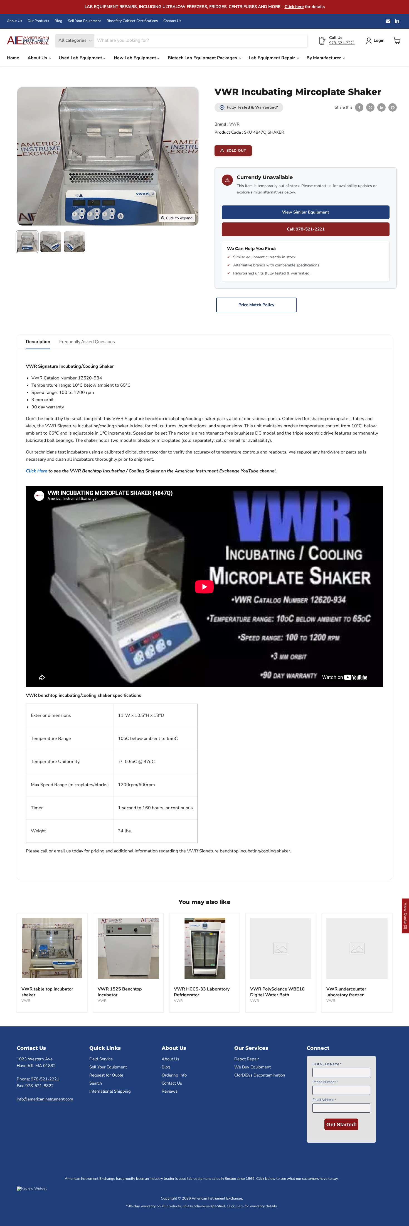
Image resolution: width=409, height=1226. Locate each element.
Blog (58, 21)
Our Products (38, 21)
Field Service (101, 1059)
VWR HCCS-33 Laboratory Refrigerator (202, 992)
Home (13, 58)
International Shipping (110, 1091)
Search (95, 1083)
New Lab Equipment (135, 58)
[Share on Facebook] (359, 107)
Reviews (170, 1091)
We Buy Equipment (252, 1067)
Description (38, 341)
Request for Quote (106, 1075)
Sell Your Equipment (84, 21)
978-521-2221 (342, 43)
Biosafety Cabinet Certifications (132, 21)
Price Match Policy (256, 305)
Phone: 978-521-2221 (38, 1079)
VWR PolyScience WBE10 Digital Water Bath (277, 992)
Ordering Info (174, 1075)
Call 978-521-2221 (306, 229)
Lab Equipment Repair (272, 58)
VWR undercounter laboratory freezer (346, 992)
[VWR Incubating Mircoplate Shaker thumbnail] (27, 242)
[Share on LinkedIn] (381, 107)
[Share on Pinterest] (392, 107)
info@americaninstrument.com (45, 1099)
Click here (294, 6)
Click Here (36, 471)
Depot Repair (246, 1059)
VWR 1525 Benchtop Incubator (120, 992)
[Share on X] (370, 107)
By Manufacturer (324, 58)
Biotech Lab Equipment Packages (203, 58)
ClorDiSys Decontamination (259, 1075)
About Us (14, 21)
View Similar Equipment (305, 212)
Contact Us (172, 21)
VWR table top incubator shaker (47, 992)
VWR (234, 124)
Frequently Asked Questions (87, 341)
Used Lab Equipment (81, 58)
